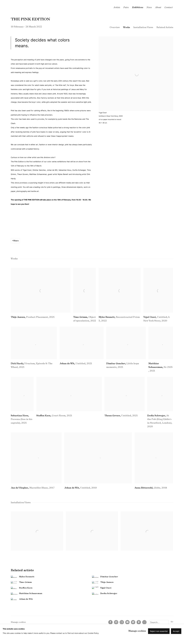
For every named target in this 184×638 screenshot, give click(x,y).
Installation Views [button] (143, 27)
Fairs (126, 7)
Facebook (110, 622)
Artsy (122, 622)
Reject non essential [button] (159, 631)
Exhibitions (137, 7)
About (158, 7)
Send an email (133, 622)
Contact (168, 7)
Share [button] (16, 241)
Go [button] (172, 622)
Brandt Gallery (27, 7)
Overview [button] (115, 27)
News (149, 7)
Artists (117, 7)
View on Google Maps (139, 622)
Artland (144, 622)
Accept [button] (176, 631)
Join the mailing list (127, 622)
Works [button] (126, 27)
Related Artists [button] (165, 27)
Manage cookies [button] (18, 622)
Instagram (116, 622)
